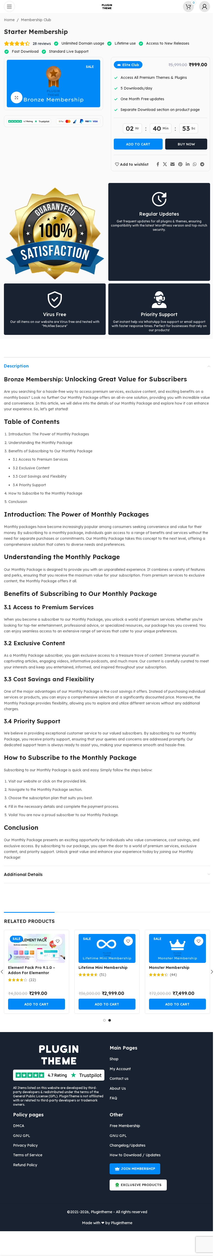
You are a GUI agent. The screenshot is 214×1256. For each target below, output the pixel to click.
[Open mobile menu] (9, 6)
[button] (34, 1004)
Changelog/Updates (126, 1145)
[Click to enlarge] (15, 97)
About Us (116, 1088)
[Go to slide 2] (107, 1020)
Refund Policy (23, 1165)
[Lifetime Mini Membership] (104, 948)
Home (7, 19)
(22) (30, 980)
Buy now (184, 144)
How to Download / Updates (133, 1155)
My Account (118, 1069)
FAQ (111, 1098)
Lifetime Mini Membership (101, 967)
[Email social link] (170, 164)
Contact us (117, 1078)
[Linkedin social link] (185, 164)
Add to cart (136, 144)
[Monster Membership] (175, 948)
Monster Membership (167, 967)
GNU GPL (19, 1135)
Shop (112, 1059)
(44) (171, 974)
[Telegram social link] (200, 164)
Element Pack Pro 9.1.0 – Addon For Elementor (29, 970)
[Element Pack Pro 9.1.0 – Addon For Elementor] (34, 948)
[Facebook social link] (156, 164)
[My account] (201, 6)
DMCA (16, 1125)
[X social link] (163, 164)
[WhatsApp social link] (192, 164)
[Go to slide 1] (102, 1020)
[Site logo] (105, 6)
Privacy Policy (23, 1145)
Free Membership (123, 1125)
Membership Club (34, 19)
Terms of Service (25, 1155)
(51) (100, 974)
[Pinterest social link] (178, 164)
